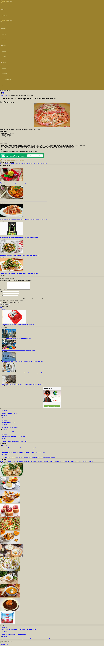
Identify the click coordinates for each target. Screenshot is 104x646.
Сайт (1, 295)
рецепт (68, 461)
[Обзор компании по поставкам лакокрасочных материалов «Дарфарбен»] (9, 349)
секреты (81, 461)
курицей (30, 461)
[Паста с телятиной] (9, 583)
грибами (2, 160)
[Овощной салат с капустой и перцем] (10, 529)
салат (19, 160)
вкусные (4, 461)
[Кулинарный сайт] (6, 2)
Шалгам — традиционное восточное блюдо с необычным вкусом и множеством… (23, 201)
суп (86, 461)
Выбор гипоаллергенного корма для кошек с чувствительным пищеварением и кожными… (22, 384)
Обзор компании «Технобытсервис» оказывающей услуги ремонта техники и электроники (22, 361)
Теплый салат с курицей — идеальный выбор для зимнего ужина (19, 273)
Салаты (4, 45)
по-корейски (15, 160)
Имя (1, 291)
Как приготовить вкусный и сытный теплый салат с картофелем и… (19, 255)
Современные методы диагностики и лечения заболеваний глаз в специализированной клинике (23, 372)
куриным (6, 160)
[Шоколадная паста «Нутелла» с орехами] (10, 610)
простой (64, 461)
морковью (10, 160)
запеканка (23, 461)
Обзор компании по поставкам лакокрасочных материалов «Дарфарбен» (18, 350)
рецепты (72, 461)
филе (22, 160)
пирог (41, 461)
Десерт (3, 56)
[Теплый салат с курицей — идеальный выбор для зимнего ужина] (11, 271)
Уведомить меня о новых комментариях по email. (12, 300)
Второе (4, 39)
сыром (89, 461)
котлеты (27, 461)
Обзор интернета (8, 79)
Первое (4, 34)
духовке (20, 461)
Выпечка (4, 51)
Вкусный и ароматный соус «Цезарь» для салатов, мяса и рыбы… (19, 237)
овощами (39, 461)
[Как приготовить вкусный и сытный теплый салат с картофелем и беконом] (11, 253)
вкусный (8, 461)
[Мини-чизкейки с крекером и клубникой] (10, 516)
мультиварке (34, 461)
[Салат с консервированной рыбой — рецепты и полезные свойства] (11, 476)
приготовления (58, 461)
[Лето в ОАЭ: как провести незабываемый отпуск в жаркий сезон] (9, 337)
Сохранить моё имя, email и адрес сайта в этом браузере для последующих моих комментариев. (23, 298)
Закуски (4, 62)
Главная (2, 95)
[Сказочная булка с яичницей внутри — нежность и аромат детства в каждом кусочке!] (11, 556)
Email (1, 293)
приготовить (51, 461)
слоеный (84, 461)
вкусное (1, 461)
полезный (45, 461)
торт (92, 461)
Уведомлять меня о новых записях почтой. (11, 302)
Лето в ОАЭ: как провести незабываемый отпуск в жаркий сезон (16, 338)
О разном (4, 73)
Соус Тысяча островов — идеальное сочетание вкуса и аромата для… (18, 324)
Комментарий (3, 289)
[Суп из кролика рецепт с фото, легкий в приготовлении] (10, 597)
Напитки (4, 68)
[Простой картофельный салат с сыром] (10, 570)
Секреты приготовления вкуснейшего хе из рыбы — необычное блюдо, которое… (23, 219)
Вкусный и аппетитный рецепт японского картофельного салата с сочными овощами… (25, 183)
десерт (16, 461)
